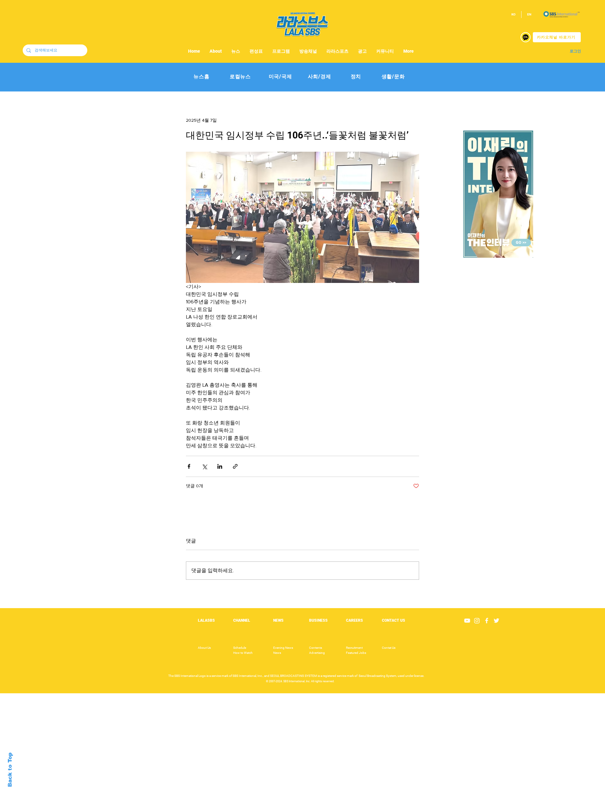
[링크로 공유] (235, 466)
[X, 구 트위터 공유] (204, 466)
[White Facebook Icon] (486, 620)
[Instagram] (477, 620)
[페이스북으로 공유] (189, 466)
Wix (351, 794)
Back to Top (10, 770)
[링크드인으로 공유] (220, 466)
